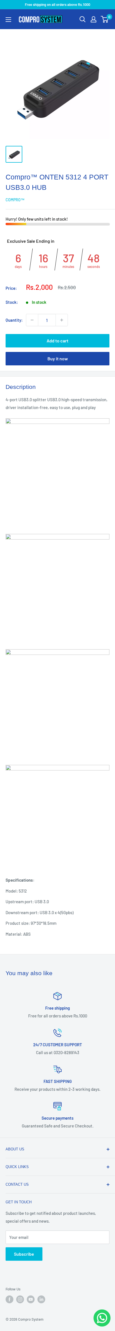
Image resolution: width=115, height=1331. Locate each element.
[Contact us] (102, 1318)
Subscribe (24, 1254)
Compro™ (15, 199)
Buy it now (57, 358)
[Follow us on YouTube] (31, 1299)
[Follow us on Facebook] (9, 1299)
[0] (104, 19)
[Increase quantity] (62, 320)
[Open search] (83, 19)
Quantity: (14, 320)
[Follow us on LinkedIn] (41, 1299)
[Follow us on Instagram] (20, 1299)
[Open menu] (8, 19)
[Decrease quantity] (32, 320)
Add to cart (57, 340)
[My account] (93, 19)
